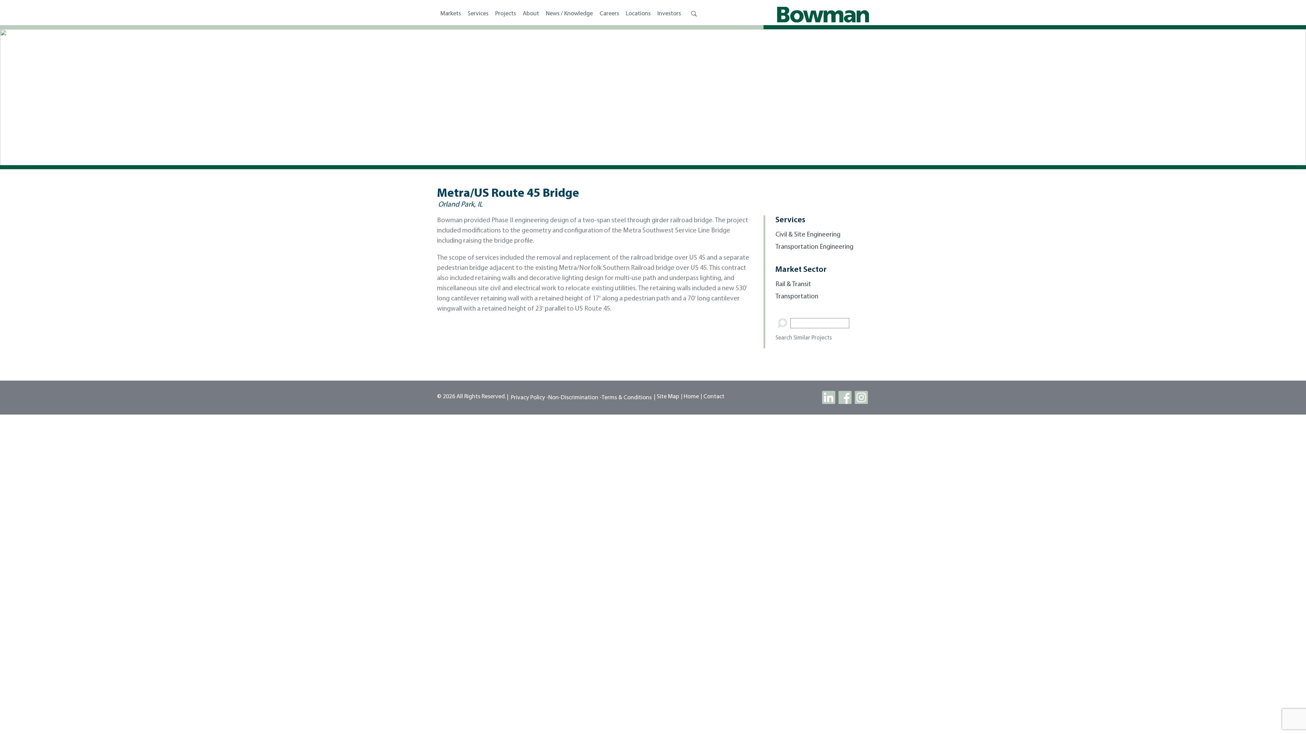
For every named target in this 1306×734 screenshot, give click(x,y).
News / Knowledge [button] (569, 14)
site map (668, 397)
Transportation (796, 296)
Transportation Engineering (814, 247)
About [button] (531, 14)
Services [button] (478, 14)
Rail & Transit (793, 284)
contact (713, 397)
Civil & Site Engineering (807, 234)
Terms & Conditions (627, 398)
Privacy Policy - (529, 398)
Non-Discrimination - (575, 398)
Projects (505, 14)
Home (691, 397)
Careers (609, 14)
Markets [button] (450, 14)
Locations (638, 14)
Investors (669, 14)
